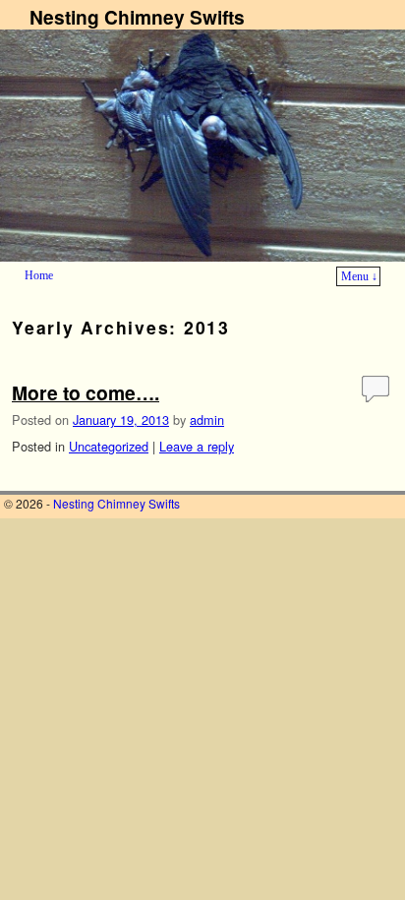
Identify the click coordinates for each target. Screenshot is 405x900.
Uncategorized (108, 446)
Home (39, 275)
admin (207, 419)
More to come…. (85, 392)
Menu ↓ (359, 276)
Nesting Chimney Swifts (137, 16)
